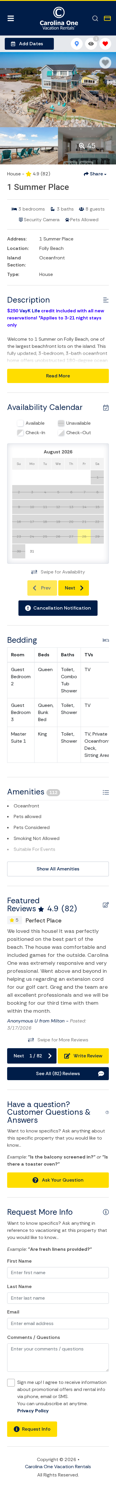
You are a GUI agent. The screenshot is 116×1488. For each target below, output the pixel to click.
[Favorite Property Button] (105, 63)
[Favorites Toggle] (105, 44)
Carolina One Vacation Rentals (58, 1466)
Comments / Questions (33, 1337)
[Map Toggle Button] (77, 44)
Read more (58, 376)
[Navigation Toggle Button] (11, 18)
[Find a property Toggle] (95, 18)
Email (13, 1312)
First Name (19, 1261)
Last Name (19, 1286)
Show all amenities (58, 869)
